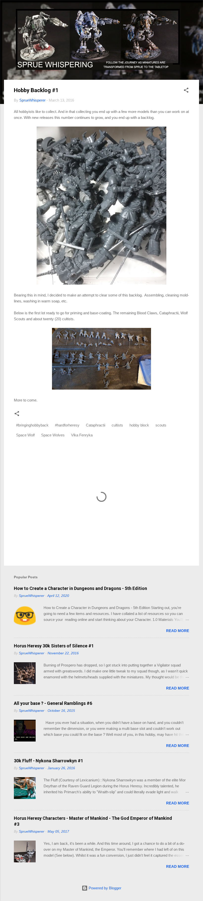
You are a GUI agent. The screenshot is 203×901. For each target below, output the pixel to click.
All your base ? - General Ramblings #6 (53, 703)
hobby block (139, 425)
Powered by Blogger (104, 888)
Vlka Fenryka (82, 435)
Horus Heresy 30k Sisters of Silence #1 (54, 645)
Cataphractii (95, 425)
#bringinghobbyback (32, 425)
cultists (117, 425)
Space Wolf (25, 435)
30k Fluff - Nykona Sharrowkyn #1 (48, 760)
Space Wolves (53, 435)
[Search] (196, 13)
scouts (160, 425)
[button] (186, 91)
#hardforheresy (67, 425)
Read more (177, 631)
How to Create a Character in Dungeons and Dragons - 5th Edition (80, 588)
